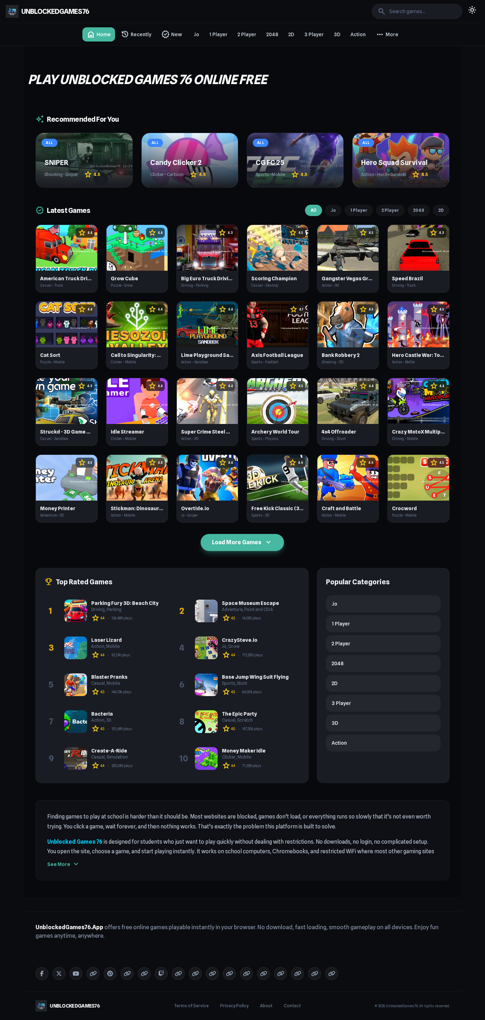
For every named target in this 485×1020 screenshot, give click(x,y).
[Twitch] (161, 973)
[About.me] (195, 973)
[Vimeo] (127, 973)
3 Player (314, 34)
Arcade (385, 115)
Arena (384, 140)
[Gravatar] (144, 973)
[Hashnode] (280, 973)
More (387, 34)
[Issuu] (178, 973)
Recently (136, 34)
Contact (292, 1005)
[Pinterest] (110, 973)
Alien (382, 76)
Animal (385, 89)
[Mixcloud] (212, 973)
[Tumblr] (93, 973)
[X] (59, 973)
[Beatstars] (297, 973)
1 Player (218, 34)
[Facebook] (42, 973)
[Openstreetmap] (331, 973)
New (171, 34)
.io (196, 34)
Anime (384, 102)
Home (99, 34)
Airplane (386, 64)
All (313, 210)
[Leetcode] (314, 973)
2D (291, 34)
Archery (386, 128)
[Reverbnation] (229, 973)
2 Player (247, 34)
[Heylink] (263, 973)
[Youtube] (76, 973)
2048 (272, 34)
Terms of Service (191, 1005)
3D (337, 34)
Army (383, 153)
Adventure (389, 51)
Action (358, 34)
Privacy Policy (234, 1005)
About (266, 1005)
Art (381, 166)
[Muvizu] (246, 973)
